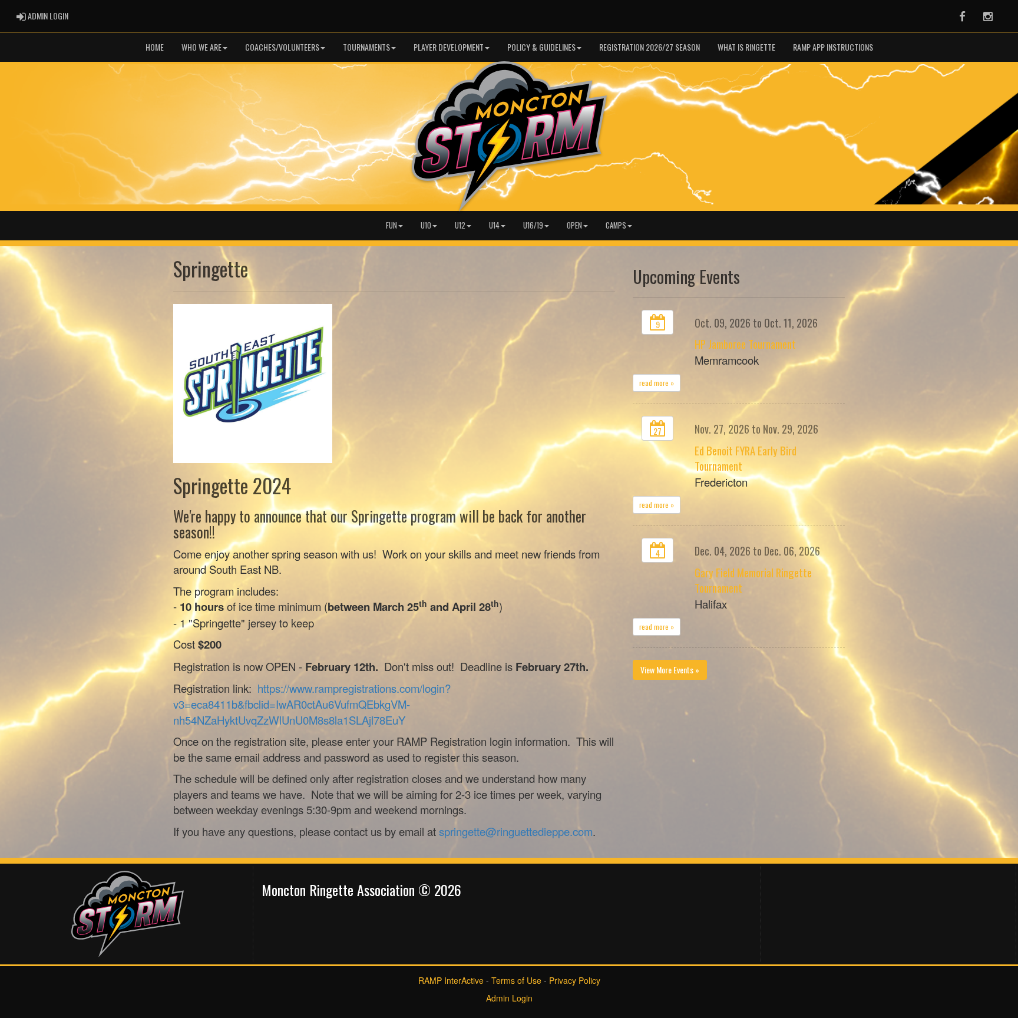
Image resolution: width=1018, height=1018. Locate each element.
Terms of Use (516, 980)
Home (155, 47)
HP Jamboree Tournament (745, 344)
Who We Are (201, 47)
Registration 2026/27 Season (649, 47)
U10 (426, 225)
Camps (616, 225)
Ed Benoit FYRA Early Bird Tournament (745, 458)
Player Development (449, 47)
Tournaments (366, 47)
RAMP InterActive (451, 980)
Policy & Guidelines (541, 47)
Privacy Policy (574, 980)
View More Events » (669, 669)
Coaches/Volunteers (282, 47)
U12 (460, 225)
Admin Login (509, 998)
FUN (391, 225)
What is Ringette (746, 47)
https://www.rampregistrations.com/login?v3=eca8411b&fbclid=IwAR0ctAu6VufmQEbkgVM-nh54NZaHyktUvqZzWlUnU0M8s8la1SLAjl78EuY (312, 703)
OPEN (574, 225)
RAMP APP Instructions (833, 47)
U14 (494, 225)
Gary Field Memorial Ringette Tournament (753, 580)
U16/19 (533, 225)
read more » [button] (656, 383)
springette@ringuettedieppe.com (516, 831)
